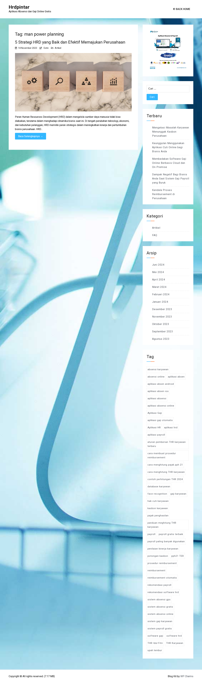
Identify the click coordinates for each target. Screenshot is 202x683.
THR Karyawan (174, 643)
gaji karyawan (178, 493)
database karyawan (159, 486)
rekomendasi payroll (159, 585)
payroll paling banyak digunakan (166, 541)
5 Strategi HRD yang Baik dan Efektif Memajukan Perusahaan (70, 42)
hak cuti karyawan (158, 501)
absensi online (156, 376)
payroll (151, 534)
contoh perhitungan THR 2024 (165, 479)
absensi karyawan (158, 369)
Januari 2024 (160, 301)
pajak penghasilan (158, 515)
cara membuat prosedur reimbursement (162, 455)
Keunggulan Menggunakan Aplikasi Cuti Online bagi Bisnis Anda (168, 147)
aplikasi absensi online (161, 405)
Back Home (182, 9)
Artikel (58, 48)
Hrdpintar (19, 7)
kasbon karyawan (158, 508)
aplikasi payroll (156, 434)
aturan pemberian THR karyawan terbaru (167, 444)
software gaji (155, 635)
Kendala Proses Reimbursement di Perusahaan (163, 194)
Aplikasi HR (154, 427)
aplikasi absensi (157, 398)
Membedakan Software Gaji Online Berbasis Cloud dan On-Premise (169, 163)
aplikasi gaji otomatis (160, 420)
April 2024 (158, 279)
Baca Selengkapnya (30, 136)
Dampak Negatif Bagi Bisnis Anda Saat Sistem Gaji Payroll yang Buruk (170, 178)
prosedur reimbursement (162, 563)
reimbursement (156, 570)
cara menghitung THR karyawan (166, 472)
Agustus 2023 (160, 338)
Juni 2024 (158, 264)
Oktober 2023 (160, 324)
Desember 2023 (162, 309)
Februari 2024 (160, 294)
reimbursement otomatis (162, 577)
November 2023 (162, 316)
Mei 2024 (158, 272)
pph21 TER (177, 556)
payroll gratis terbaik (171, 534)
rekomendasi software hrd (163, 592)
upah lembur (155, 650)
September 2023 (162, 331)
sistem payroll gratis (160, 628)
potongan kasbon (158, 556)
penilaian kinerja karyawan (163, 548)
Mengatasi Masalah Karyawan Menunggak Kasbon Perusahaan (170, 131)
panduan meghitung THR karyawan (162, 524)
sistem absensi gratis (160, 606)
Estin (46, 48)
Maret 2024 (159, 286)
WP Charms (186, 676)
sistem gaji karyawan (160, 621)
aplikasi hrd (171, 427)
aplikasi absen (176, 376)
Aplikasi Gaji (155, 413)
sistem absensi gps (159, 599)
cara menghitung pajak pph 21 (165, 464)
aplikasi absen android (161, 384)
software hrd (174, 635)
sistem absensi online (160, 614)
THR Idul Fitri (155, 643)
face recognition (157, 493)
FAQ (154, 235)
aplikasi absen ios (158, 391)
